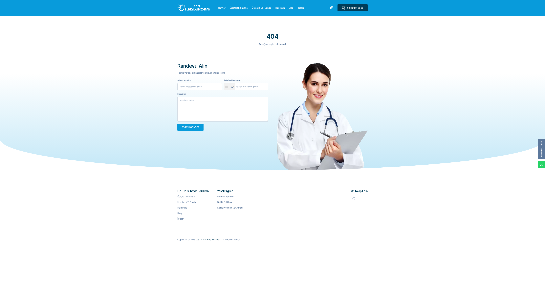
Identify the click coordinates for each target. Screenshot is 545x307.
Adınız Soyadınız (184, 80)
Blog (291, 7)
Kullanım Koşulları (225, 196)
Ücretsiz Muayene (239, 7)
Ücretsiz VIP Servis (261, 7)
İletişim (301, 7)
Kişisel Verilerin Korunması (230, 207)
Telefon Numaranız (232, 80)
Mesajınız (181, 94)
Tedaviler (220, 7)
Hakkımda (280, 7)
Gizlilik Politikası (224, 202)
